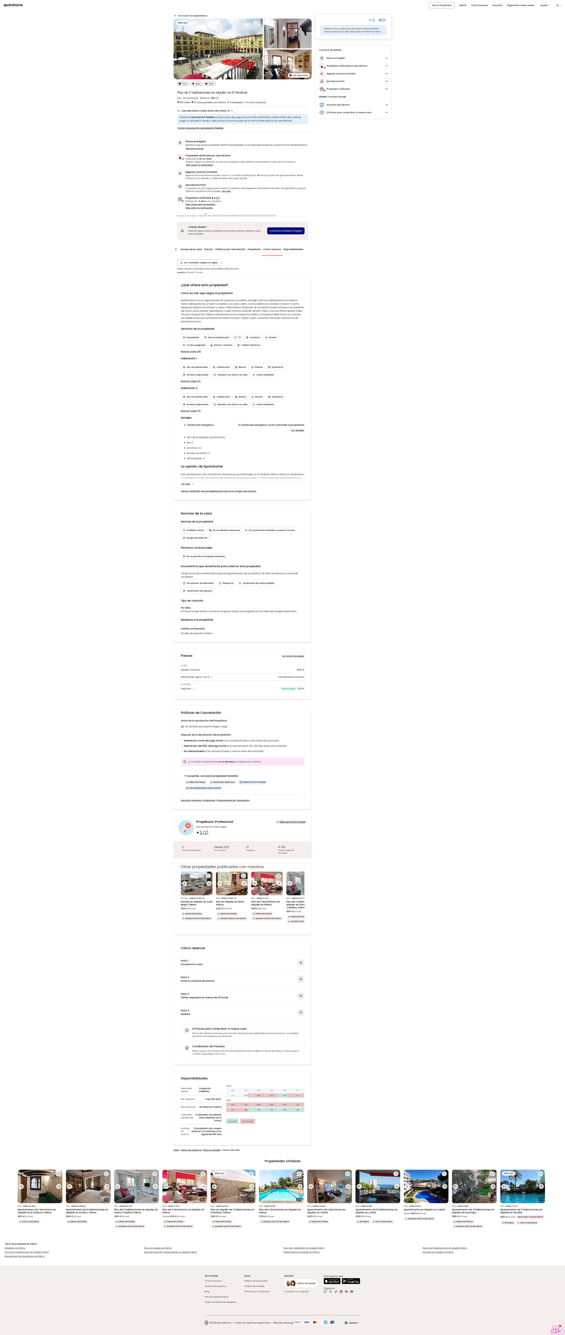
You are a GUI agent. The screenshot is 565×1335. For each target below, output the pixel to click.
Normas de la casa (191, 249)
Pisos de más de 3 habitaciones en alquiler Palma (170, 1252)
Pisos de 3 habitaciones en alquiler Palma (27, 1252)
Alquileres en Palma (15, 1248)
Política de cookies (254, 1286)
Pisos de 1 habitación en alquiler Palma (303, 1248)
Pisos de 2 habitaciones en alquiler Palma (445, 1248)
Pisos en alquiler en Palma (158, 1248)
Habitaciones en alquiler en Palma (301, 1252)
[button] (545, 5)
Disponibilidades (293, 249)
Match (463, 5)
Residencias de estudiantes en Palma (24, 1256)
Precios (208, 249)
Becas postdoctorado (217, 1296)
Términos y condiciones (257, 1291)
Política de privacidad (256, 1280)
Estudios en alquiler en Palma (438, 1252)
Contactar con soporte (296, 1291)
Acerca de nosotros (215, 1286)
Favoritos (497, 5)
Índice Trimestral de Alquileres (220, 1302)
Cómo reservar (272, 249)
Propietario (254, 249)
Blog (207, 1291)
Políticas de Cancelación (230, 249)
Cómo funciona (479, 5)
